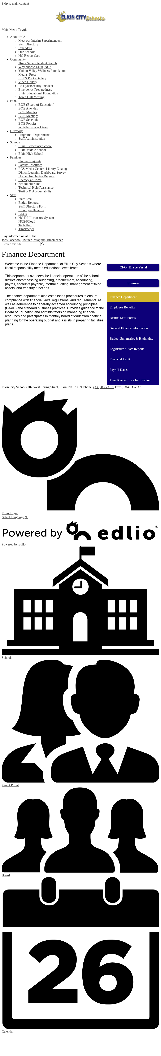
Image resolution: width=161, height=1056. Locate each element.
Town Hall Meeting (31, 97)
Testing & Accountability (35, 191)
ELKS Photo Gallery (32, 78)
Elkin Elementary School (35, 146)
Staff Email (25, 199)
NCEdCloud (26, 221)
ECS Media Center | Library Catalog (42, 168)
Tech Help (25, 225)
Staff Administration (31, 138)
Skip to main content (15, 3)
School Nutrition (29, 184)
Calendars (25, 48)
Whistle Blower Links (33, 127)
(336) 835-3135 (103, 387)
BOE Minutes (27, 112)
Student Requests (29, 161)
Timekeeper (26, 229)
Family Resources (30, 165)
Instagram (38, 240)
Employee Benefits (31, 210)
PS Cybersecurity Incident (35, 86)
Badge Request (28, 202)
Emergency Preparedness (35, 89)
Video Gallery (27, 82)
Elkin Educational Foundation (38, 93)
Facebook (14, 240)
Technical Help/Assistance (35, 187)
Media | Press (27, 74)
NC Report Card (29, 55)
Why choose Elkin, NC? (34, 67)
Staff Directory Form (32, 206)
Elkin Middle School (32, 150)
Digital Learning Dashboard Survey (42, 172)
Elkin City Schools (80, 16)
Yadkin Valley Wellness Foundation (42, 70)
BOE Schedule (28, 119)
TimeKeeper (54, 240)
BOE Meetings (28, 116)
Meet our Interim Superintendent (39, 40)
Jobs (5, 240)
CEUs (22, 214)
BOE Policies (27, 123)
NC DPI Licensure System (36, 217)
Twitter (27, 240)
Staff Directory (28, 44)
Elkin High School (30, 153)
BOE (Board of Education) (36, 104)
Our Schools (26, 52)
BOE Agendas (28, 108)
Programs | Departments (34, 135)
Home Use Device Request (36, 176)
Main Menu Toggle (14, 29)
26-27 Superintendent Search (37, 63)
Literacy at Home (30, 180)
